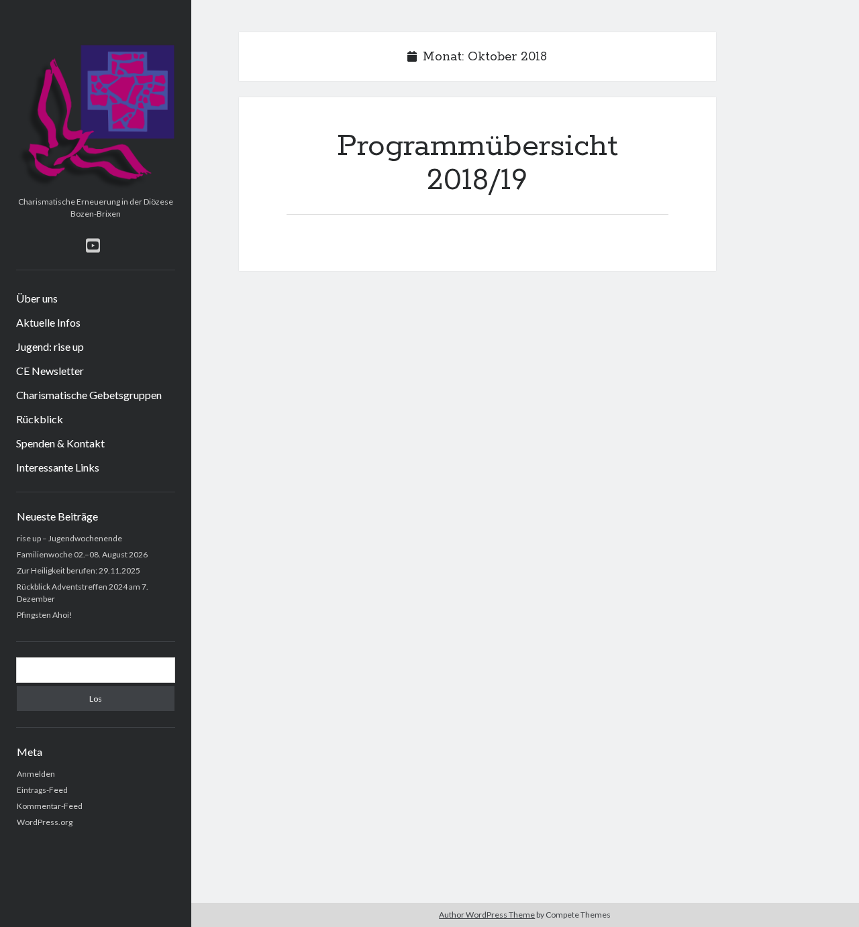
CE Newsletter (50, 370)
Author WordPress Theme (487, 915)
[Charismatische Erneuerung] (95, 186)
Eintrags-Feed (42, 790)
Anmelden (36, 774)
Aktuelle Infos (48, 322)
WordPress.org (44, 822)
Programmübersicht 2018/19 (477, 163)
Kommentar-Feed (50, 806)
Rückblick (39, 419)
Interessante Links (57, 467)
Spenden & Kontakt (60, 443)
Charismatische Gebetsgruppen (89, 394)
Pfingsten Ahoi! (44, 615)
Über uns (37, 298)
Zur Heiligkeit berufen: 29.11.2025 (78, 570)
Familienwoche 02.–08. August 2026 (82, 554)
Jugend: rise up (50, 346)
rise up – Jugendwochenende (69, 538)
